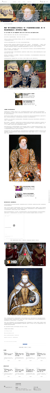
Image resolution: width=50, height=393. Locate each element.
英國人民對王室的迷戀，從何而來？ (29, 186)
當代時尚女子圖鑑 (21, 347)
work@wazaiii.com (39, 388)
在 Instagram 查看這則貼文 (8, 227)
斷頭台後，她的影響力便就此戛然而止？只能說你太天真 (11, 335)
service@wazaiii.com (39, 389)
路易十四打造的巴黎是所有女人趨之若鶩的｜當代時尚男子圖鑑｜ (29, 101)
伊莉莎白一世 (25, 347)
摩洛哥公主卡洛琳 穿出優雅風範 (28, 193)
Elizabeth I (30, 347)
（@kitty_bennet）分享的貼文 (8, 238)
